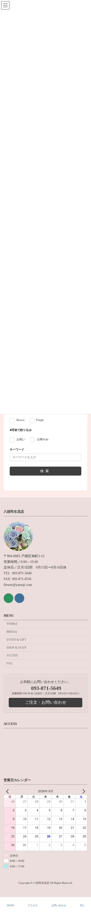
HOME (10, 905)
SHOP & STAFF (17, 647)
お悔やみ (43, 439)
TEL (82, 905)
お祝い (21, 439)
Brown (21, 420)
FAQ (9, 663)
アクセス (33, 905)
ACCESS (12, 655)
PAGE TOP (83, 889)
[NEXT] (82, 791)
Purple (40, 420)
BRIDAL (12, 631)
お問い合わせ (58, 905)
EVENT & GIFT (16, 639)
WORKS (12, 623)
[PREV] (8, 791)
